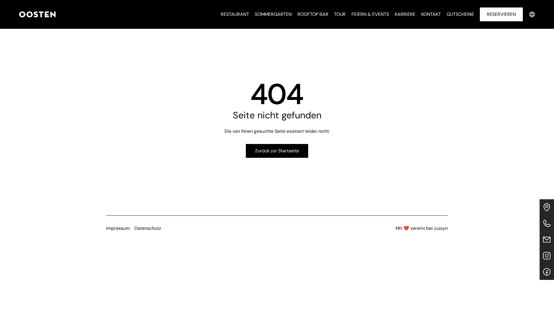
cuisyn (441, 228)
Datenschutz (147, 228)
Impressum (118, 228)
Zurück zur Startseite (277, 151)
